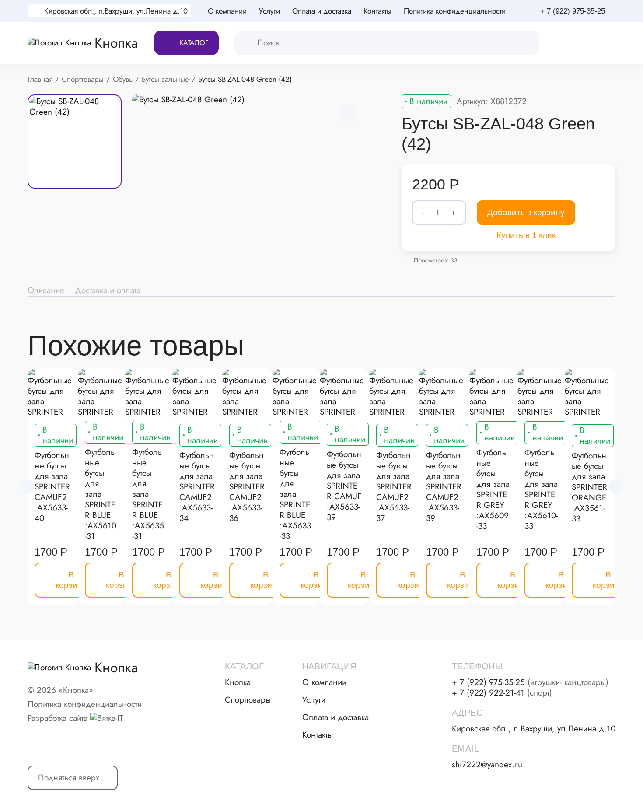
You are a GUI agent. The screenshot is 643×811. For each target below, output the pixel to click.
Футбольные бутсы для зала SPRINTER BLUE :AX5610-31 (100, 494)
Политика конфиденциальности (455, 11)
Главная (40, 79)
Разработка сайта (57, 718)
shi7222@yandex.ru (487, 764)
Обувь (123, 79)
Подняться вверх (68, 777)
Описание (46, 290)
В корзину (71, 580)
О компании (227, 11)
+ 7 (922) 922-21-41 (502, 693)
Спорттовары (83, 79)
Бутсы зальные (165, 79)
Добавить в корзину (526, 212)
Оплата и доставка (321, 11)
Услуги (269, 11)
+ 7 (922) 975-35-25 (572, 11)
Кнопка (238, 682)
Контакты (377, 11)
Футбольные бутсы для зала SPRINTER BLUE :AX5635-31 (148, 494)
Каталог (193, 43)
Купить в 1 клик (526, 235)
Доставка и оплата (107, 290)
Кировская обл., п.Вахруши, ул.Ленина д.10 (116, 11)
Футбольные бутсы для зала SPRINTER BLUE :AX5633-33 (295, 494)
